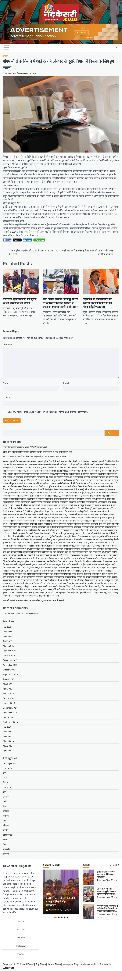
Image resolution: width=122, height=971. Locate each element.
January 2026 (9, 655)
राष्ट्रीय (5, 56)
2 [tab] (59, 917)
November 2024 (10, 712)
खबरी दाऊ (7, 787)
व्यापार (5, 839)
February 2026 (9, 650)
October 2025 (9, 669)
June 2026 (7, 631)
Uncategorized (9, 763)
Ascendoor (92, 964)
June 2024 (7, 731)
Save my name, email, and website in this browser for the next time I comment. (48, 411)
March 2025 (8, 693)
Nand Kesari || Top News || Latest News (41, 964)
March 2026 (8, 645)
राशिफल (6, 825)
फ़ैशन (5, 806)
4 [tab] (64, 917)
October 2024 (9, 717)
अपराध (5, 777)
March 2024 (8, 741)
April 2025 (7, 688)
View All (113, 864)
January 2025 (9, 703)
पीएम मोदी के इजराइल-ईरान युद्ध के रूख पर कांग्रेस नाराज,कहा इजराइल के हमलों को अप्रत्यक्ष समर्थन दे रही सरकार (60, 302)
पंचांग (5, 801)
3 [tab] (61, 917)
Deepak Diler (10, 73)
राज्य (5, 820)
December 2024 (10, 707)
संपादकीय (6, 849)
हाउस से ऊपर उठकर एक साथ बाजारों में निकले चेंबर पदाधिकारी (25, 447)
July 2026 (7, 626)
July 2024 (7, 726)
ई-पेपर (5, 782)
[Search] (116, 48)
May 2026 (7, 636)
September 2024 (10, 722)
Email (67, 383)
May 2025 (7, 683)
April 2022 (7, 750)
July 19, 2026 (68, 909)
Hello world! (33, 613)
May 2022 (7, 745)
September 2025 (10, 674)
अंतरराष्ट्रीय (7, 768)
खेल (4, 791)
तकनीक (6, 796)
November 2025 (10, 664)
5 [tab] (67, 917)
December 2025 (10, 660)
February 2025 (9, 698)
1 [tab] (55, 917)
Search (111, 433)
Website (7, 397)
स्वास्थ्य (6, 853)
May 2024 (7, 736)
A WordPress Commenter (14, 613)
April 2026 (7, 641)
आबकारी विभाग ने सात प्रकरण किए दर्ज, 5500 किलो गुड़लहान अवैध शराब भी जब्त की (33, 600)
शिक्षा (5, 844)
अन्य (4, 772)
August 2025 (8, 679)
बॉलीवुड (6, 811)
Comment (8, 344)
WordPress (8, 968)
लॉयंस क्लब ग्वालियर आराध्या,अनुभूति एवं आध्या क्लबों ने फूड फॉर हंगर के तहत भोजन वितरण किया (37, 451)
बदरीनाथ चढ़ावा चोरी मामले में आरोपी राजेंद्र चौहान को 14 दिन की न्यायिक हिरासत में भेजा (34, 456)
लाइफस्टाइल (7, 834)
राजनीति (6, 815)
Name (7, 383)
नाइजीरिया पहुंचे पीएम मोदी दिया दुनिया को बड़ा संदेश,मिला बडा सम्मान (19, 300)
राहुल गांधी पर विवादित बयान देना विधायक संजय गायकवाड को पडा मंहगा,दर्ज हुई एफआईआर (97, 302)
